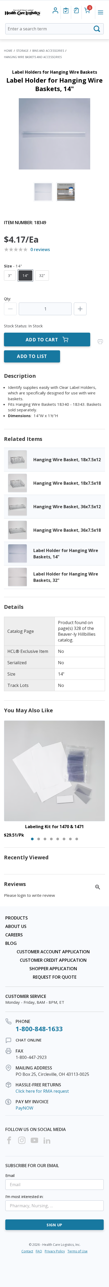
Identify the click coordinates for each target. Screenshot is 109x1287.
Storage (22, 51)
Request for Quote (54, 977)
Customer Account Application (53, 952)
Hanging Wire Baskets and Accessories (33, 57)
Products (16, 918)
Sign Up (54, 1224)
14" (25, 275)
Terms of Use (77, 1251)
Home (8, 51)
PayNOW (24, 1108)
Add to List (32, 356)
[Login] (66, 10)
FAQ (39, 1251)
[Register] (55, 10)
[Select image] (43, 192)
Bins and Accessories (48, 51)
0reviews (40, 249)
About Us (15, 926)
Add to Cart (42, 340)
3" (10, 275)
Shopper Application (53, 969)
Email (10, 1175)
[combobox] (54, 28)
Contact (27, 1251)
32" (42, 275)
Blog (11, 943)
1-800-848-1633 (39, 1028)
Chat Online (29, 1040)
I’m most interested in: (24, 1196)
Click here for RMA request (42, 1091)
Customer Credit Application (53, 960)
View (54, 459)
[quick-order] (76, 10)
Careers (14, 935)
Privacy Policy (55, 1251)
